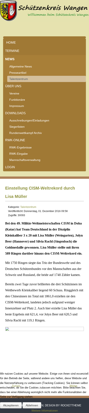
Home (11, 42)
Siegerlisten (17, 126)
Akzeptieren (11, 405)
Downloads (15, 113)
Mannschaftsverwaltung (24, 160)
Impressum (16, 106)
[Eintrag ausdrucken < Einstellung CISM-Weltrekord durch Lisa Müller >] (83, 207)
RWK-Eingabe (18, 153)
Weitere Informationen (44, 410)
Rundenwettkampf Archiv (25, 133)
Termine (12, 51)
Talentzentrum (18, 79)
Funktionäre (17, 99)
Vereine (14, 93)
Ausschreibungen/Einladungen (29, 120)
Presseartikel (17, 72)
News (9, 59)
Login (10, 167)
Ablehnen (32, 405)
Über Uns (13, 86)
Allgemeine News (20, 66)
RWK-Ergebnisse (20, 147)
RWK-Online (15, 140)
